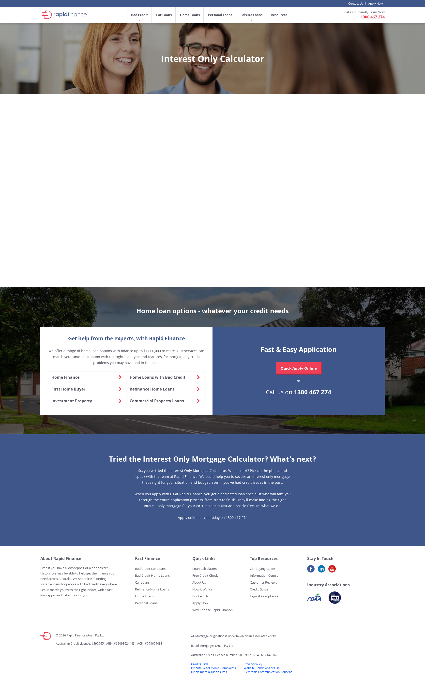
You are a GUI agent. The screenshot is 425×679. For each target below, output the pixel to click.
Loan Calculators (204, 568)
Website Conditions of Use (262, 668)
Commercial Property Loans (157, 401)
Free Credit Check (205, 575)
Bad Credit (139, 15)
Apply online (188, 517)
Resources (279, 15)
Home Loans (190, 15)
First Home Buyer (68, 389)
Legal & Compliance (264, 596)
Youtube (332, 570)
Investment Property (71, 401)
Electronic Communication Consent (268, 672)
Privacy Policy (253, 664)
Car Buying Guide (262, 568)
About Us (199, 582)
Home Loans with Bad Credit (157, 377)
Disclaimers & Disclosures (209, 672)
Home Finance (65, 377)
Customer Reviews (263, 582)
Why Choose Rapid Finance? (212, 610)
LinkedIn (321, 570)
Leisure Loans (251, 15)
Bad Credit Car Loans (150, 568)
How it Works (202, 589)
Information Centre (264, 575)
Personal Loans (220, 15)
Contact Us (355, 3)
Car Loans (164, 15)
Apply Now (375, 3)
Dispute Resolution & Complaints (213, 668)
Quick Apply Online (299, 368)
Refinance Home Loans (152, 389)
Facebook (311, 570)
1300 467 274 (373, 17)
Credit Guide (259, 589)
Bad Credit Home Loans (152, 575)
